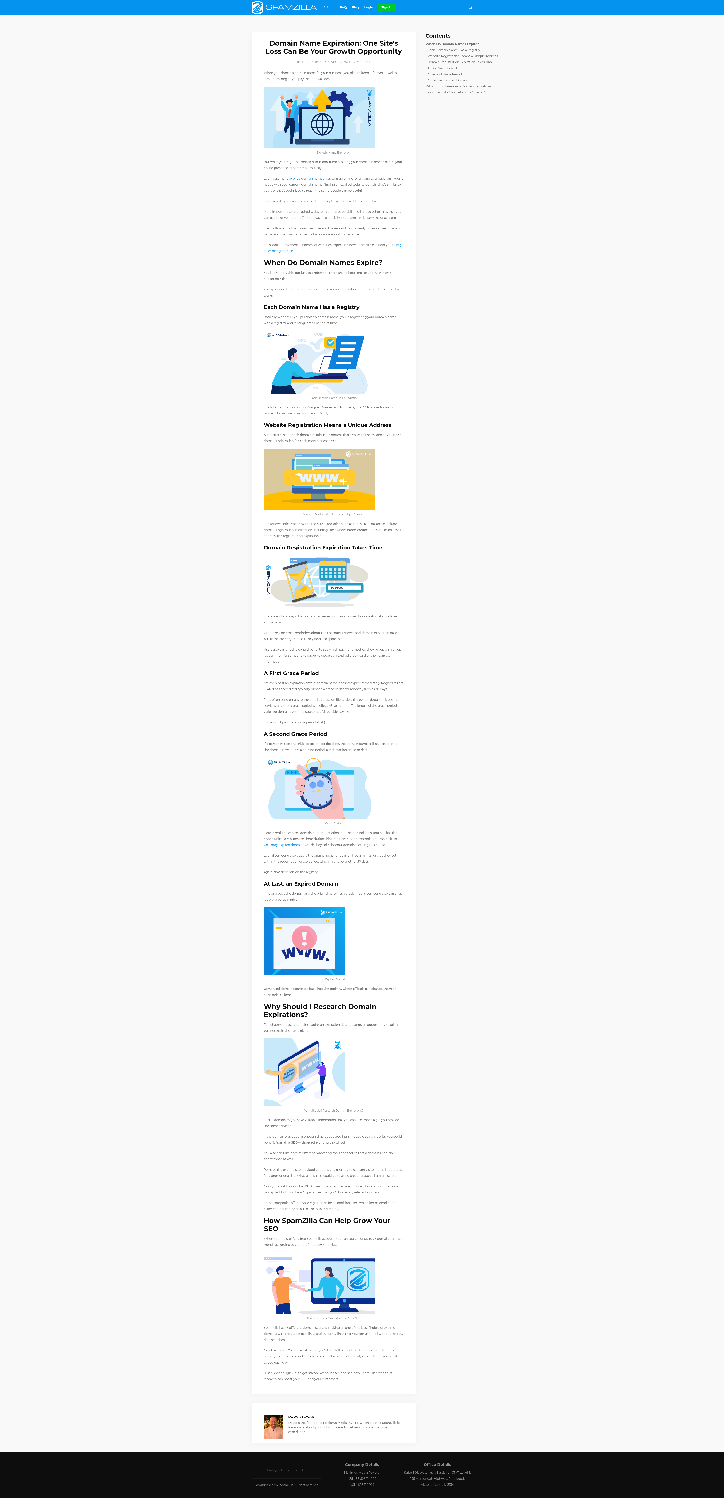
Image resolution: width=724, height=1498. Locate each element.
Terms (285, 1470)
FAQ (343, 7)
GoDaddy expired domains (284, 845)
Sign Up (387, 7)
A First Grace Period (442, 68)
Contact (298, 1470)
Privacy (272, 1470)
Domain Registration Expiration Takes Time (460, 62)
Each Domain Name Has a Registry (454, 50)
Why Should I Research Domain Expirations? (459, 86)
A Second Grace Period (445, 74)
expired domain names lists (310, 178)
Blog (355, 7)
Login (368, 7)
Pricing (329, 7)
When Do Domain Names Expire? (452, 44)
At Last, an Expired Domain (448, 80)
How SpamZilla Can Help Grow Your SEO (456, 92)
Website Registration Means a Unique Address (463, 56)
